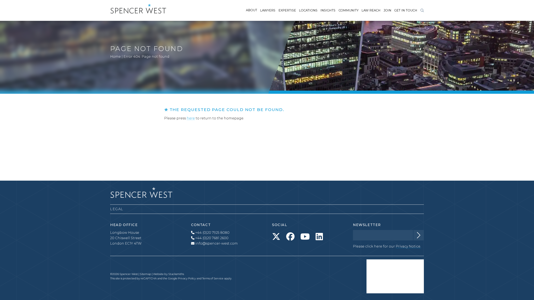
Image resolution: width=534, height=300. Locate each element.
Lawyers (267, 10)
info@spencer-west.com (216, 243)
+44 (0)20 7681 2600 (211, 238)
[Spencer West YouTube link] (305, 236)
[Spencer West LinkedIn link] (319, 236)
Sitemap (145, 274)
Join (387, 10)
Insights (327, 10)
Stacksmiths (176, 274)
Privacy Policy (187, 278)
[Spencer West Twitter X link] (276, 236)
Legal (116, 209)
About (251, 10)
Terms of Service (212, 278)
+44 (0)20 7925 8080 (211, 233)
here (191, 118)
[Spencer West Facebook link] (290, 236)
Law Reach (370, 10)
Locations (308, 10)
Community (349, 10)
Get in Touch (405, 10)
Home (115, 57)
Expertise (287, 10)
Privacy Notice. (408, 246)
